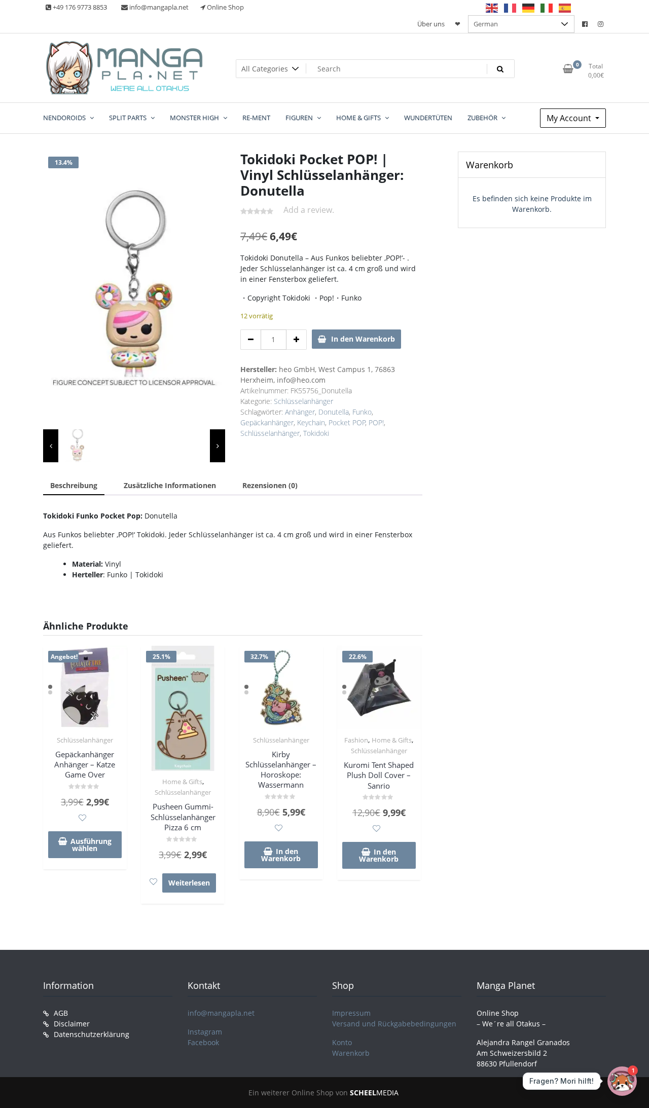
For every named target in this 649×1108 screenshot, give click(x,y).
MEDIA (374, 1092)
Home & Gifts (182, 781)
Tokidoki (316, 433)
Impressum (351, 1013)
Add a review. (308, 209)
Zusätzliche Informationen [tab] (170, 485)
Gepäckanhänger (267, 422)
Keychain (311, 422)
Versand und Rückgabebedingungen (394, 1023)
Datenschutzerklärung (91, 1034)
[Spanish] (565, 7)
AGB (61, 1013)
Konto (342, 1042)
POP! (376, 422)
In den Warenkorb (363, 339)
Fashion (356, 740)
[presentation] (50, 445)
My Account (570, 118)
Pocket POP (347, 422)
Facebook (203, 1042)
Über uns (431, 23)
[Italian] (547, 7)
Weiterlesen (189, 883)
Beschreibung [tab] (73, 485)
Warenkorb (351, 1053)
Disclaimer (72, 1023)
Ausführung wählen (91, 844)
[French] (510, 7)
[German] (529, 7)
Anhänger (300, 412)
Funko (362, 412)
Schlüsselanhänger (303, 401)
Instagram (205, 1032)
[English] (492, 7)
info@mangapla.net (221, 1013)
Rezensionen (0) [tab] (270, 485)
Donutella (333, 412)
